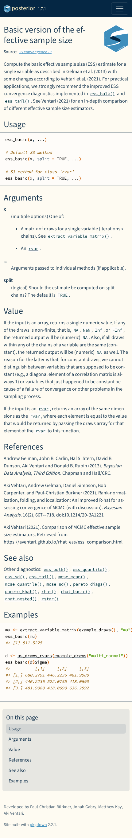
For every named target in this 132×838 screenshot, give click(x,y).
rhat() (48, 591)
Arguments (20, 739)
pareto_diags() (90, 584)
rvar (33, 248)
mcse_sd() (57, 584)
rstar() (50, 599)
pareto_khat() (21, 591)
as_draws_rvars (34, 655)
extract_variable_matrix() (78, 236)
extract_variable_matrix (48, 630)
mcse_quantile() (23, 584)
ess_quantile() (90, 569)
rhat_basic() (75, 591)
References (20, 760)
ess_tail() (17, 101)
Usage (15, 728)
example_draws (95, 630)
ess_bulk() (102, 93)
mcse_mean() (71, 576)
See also (17, 770)
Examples (18, 781)
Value (14, 749)
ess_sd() (15, 576)
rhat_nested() (21, 599)
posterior (22, 8)
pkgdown (38, 825)
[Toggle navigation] (119, 8)
